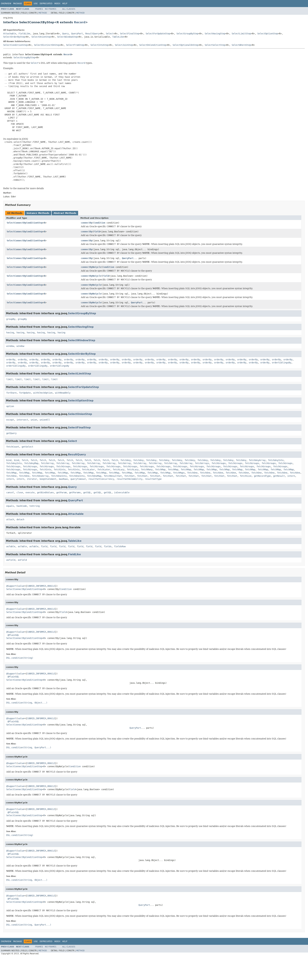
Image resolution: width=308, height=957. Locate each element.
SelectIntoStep (99, 45)
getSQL (87, 492)
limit (9, 379)
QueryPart (77, 33)
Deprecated (46, 3)
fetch (25, 460)
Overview (6, 3)
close (20, 492)
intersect (22, 419)
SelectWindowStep (67, 36)
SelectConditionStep (15, 45)
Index (57, 3)
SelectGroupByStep (187, 33)
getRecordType (262, 476)
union (34, 419)
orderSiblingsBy (281, 362)
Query (65, 33)
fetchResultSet (113, 476)
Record (79, 22)
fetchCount (12, 446)
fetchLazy (118, 469)
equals (10, 506)
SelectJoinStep (124, 45)
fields (107, 546)
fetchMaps (179, 472)
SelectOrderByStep (14, 36)
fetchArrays (202, 463)
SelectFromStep (75, 45)
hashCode (22, 506)
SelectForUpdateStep (158, 33)
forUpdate (25, 392)
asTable (10, 546)
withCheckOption (42, 392)
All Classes (68, 9)
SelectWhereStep (241, 45)
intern (291, 476)
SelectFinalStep (129, 33)
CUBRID (30, 586)
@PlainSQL (13, 635)
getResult (279, 476)
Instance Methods (38, 213)
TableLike (118, 36)
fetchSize (245, 476)
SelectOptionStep (267, 33)
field (44, 546)
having (10, 332)
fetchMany (147, 469)
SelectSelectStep (215, 45)
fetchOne (192, 472)
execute (30, 492)
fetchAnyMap (31, 463)
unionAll (45, 419)
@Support (11, 586)
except (10, 419)
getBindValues (45, 492)
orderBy (10, 359)
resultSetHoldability (129, 479)
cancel (10, 492)
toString (34, 506)
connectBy (86, 222)
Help (64, 3)
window (10, 346)
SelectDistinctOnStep (47, 45)
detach (20, 519)
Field (97, 231)
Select (110, 33)
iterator (32, 479)
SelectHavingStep (215, 33)
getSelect (27, 446)
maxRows (63, 479)
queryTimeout (78, 479)
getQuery (11, 433)
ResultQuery (92, 33)
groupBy (10, 319)
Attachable (9, 33)
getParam (61, 492)
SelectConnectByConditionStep (25, 222)
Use (36, 3)
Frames (39, 9)
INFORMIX (41, 586)
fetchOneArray (40, 476)
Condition (99, 222)
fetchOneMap (94, 476)
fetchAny (125, 460)
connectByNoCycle (91, 267)
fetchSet (129, 476)
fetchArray (47, 463)
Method (42, 13)
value (21, 586)
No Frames (50, 9)
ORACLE (51, 586)
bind (8, 460)
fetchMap (160, 469)
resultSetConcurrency (101, 479)
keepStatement (48, 479)
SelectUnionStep (41, 36)
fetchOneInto (59, 476)
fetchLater (88, 469)
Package (17, 3)
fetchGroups (219, 463)
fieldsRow (120, 546)
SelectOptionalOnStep (185, 45)
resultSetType (153, 479)
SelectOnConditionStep (152, 45)
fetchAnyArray (257, 460)
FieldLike (24, 33)
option (10, 406)
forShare (11, 392)
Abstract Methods (65, 213)
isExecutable (121, 492)
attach (10, 519)
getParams (75, 492)
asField (10, 560)
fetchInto (45, 469)
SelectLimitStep (241, 33)
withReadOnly (62, 392)
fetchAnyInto (275, 460)
